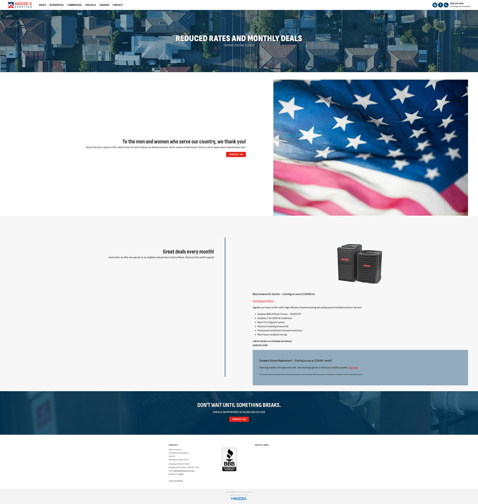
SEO (246, 495)
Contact (118, 4)
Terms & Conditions (176, 480)
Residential (57, 4)
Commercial (74, 4)
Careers (104, 4)
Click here (353, 367)
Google (181, 474)
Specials (90, 4)
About (42, 4)
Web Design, (233, 495)
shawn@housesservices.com (184, 470)
